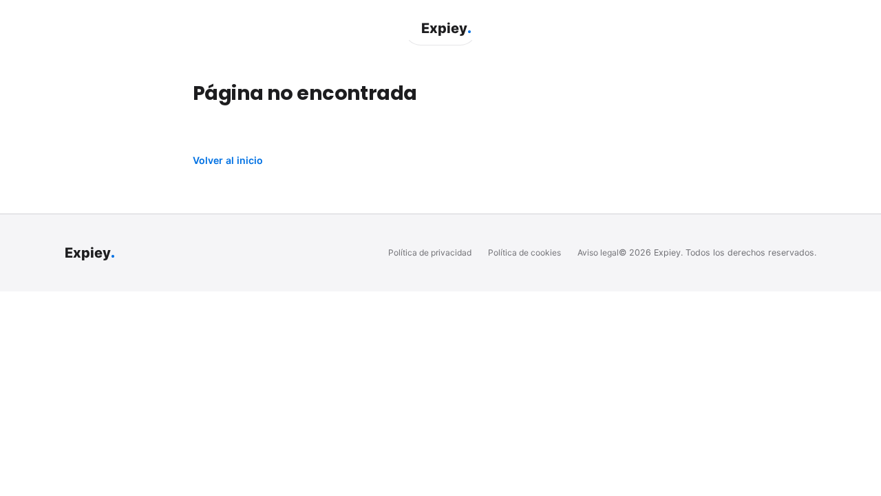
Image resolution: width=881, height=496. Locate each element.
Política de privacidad (429, 252)
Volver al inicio (228, 160)
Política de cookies (524, 252)
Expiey (446, 28)
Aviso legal (598, 252)
